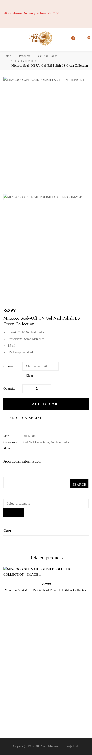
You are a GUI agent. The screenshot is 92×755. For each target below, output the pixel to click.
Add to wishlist (25, 417)
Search (79, 484)
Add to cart (46, 404)
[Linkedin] (39, 448)
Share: (7, 448)
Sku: (6, 436)
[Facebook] (25, 448)
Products (24, 56)
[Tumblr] (45, 448)
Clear (29, 375)
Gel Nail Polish (47, 56)
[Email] (52, 448)
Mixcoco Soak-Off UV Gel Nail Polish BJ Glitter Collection (46, 590)
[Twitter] (32, 448)
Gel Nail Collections (24, 60)
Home (7, 56)
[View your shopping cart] (86, 39)
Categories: (10, 442)
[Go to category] (13, 512)
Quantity (9, 388)
